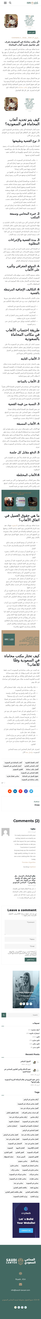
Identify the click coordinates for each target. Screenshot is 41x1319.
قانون (38, 1037)
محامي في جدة (18, 1183)
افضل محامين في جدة (31, 1144)
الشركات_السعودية (32, 1152)
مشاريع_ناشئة (34, 1188)
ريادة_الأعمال (34, 1161)
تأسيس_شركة (21, 1157)
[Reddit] (10, 791)
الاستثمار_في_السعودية (15, 1144)
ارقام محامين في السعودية (30, 1121)
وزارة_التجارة (34, 1196)
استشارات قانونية (34, 1033)
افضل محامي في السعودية (30, 1139)
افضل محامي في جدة (12, 1139)
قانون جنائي (36, 1044)
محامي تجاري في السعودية (30, 1170)
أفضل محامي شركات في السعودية (28, 1104)
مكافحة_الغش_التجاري (20, 1188)
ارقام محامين (34, 1117)
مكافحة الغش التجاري (32, 1192)
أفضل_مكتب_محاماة (32, 769)
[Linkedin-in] (19, 1307)
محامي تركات (15, 1170)
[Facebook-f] (22, 1307)
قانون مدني (36, 1047)
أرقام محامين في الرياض (31, 1099)
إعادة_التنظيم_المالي (12, 1113)
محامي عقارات (34, 1179)
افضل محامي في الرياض (10, 1135)
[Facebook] (26, 791)
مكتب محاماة (23, 87)
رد (32, 829)
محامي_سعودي (22, 1161)
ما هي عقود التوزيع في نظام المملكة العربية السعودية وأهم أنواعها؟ (22, 1081)
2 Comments (16, 38)
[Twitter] (31, 791)
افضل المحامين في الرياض (30, 1130)
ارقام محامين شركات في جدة (18, 1117)
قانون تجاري (31, 32)
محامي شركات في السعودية (17, 1174)
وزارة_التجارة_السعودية (20, 1196)
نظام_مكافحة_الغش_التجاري (13, 1192)
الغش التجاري (8, 1152)
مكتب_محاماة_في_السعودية (30, 780)
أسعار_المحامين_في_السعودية (12, 766)
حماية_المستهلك (8, 1157)
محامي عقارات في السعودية (18, 1179)
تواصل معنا (29, 752)
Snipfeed (32, 867)
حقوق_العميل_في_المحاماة (30, 776)
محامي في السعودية (32, 1183)
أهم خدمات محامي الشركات (30, 1113)
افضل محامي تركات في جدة (29, 1135)
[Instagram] (15, 1307)
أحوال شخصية (35, 1030)
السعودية (14, 525)
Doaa (24, 38)
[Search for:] (20, 1015)
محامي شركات (33, 1174)
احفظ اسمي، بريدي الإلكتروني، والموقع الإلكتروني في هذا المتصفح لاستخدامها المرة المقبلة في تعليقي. (22, 953)
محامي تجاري (14, 1166)
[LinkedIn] (15, 791)
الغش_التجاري (20, 1152)
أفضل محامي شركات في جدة (29, 1108)
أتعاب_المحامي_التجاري (31, 766)
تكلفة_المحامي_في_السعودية (29, 773)
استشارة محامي (12, 1126)
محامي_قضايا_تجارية (13, 776)
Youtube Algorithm (29, 862)
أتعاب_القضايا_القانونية (31, 763)
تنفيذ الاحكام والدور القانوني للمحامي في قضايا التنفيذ (17, 1070)
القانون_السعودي (18, 769)
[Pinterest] (20, 791)
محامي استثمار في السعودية (30, 1166)
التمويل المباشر (25, 1061)
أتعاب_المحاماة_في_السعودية (13, 763)
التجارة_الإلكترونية (33, 1148)
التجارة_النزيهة (20, 1148)
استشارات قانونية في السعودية (29, 1126)
